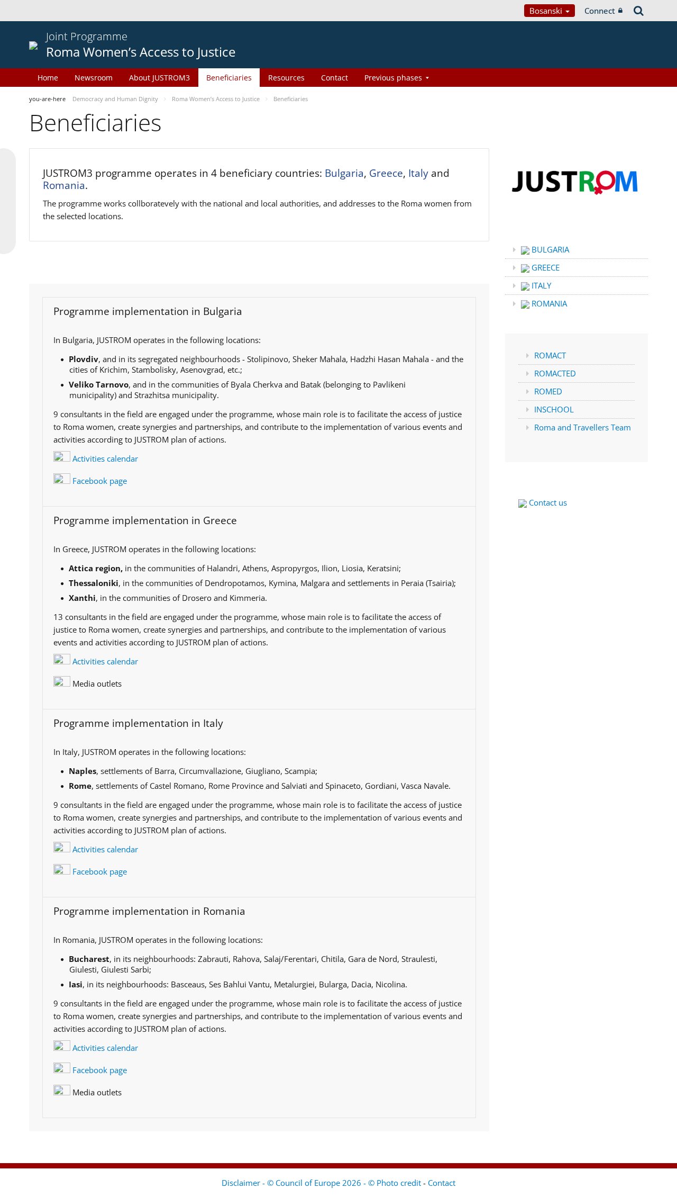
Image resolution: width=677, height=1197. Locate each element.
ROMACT (550, 355)
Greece (386, 173)
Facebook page (98, 480)
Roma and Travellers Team (582, 427)
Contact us (547, 502)
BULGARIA (549, 249)
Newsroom (94, 78)
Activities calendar (104, 458)
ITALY (540, 285)
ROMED (548, 391)
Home (48, 78)
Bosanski (546, 10)
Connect (599, 10)
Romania (64, 185)
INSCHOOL (554, 409)
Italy (418, 173)
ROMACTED (555, 373)
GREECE (544, 267)
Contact (334, 78)
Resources (286, 78)
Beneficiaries (229, 78)
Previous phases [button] (393, 78)
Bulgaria (344, 173)
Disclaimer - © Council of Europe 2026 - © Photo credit (322, 1182)
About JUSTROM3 (159, 78)
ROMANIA (548, 303)
